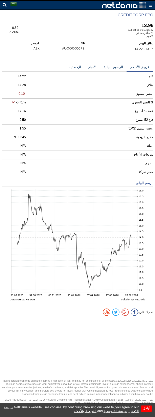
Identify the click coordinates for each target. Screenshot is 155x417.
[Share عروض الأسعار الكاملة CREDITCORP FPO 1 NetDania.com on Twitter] (116, 312)
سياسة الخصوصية (115, 411)
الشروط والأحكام (84, 411)
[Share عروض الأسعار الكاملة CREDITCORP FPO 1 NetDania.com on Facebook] (134, 312)
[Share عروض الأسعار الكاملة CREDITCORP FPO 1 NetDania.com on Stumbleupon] (106, 312)
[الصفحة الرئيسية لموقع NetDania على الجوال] (124, 4)
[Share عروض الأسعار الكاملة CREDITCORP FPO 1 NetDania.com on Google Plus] (125, 312)
